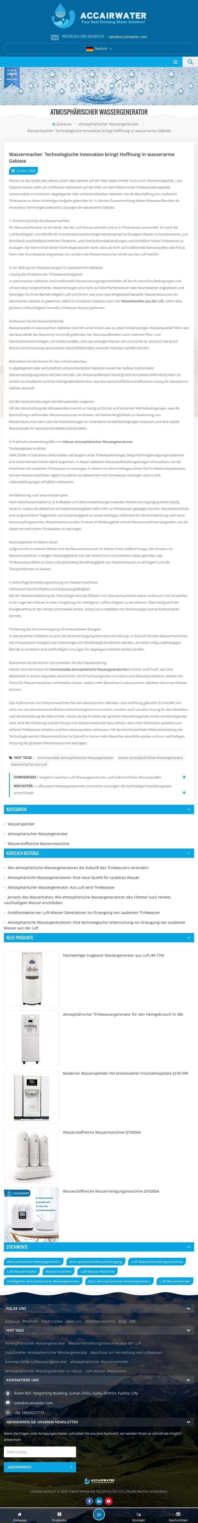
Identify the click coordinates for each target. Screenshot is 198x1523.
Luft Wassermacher (22, 1271)
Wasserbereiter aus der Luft (142, 301)
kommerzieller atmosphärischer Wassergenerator (76, 757)
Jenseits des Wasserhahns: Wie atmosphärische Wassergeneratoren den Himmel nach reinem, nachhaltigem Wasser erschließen (87, 900)
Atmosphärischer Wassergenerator (33, 1261)
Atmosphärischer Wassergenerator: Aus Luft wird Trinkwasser (61, 887)
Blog (122, 1321)
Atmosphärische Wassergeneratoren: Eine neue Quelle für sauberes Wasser (73, 877)
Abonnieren (19, 1467)
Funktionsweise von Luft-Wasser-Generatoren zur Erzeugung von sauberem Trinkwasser (84, 912)
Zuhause (63, 124)
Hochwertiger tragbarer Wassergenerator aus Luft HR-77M (113, 955)
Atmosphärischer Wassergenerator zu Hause (43, 1370)
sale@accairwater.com (128, 36)
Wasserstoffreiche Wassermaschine (38, 843)
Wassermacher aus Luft (29, 764)
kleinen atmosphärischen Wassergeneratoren (98, 441)
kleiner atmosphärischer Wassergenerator (151, 757)
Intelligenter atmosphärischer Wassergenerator (43, 1281)
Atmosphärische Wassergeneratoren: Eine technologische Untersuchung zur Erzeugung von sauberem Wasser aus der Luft (94, 925)
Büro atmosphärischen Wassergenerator (119, 1281)
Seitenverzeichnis (100, 1321)
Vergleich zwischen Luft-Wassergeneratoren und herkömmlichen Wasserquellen (100, 777)
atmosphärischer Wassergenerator (38, 833)
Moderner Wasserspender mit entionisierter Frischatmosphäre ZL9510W (125, 1073)
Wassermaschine (58, 1271)
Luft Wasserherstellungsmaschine (157, 1261)
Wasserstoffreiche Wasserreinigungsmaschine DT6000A (111, 1191)
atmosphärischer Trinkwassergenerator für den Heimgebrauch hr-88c (123, 1014)
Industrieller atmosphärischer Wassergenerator (46, 1352)
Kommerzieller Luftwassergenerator (36, 1361)
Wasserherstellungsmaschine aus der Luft (104, 1343)
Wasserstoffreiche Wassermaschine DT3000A (102, 1132)
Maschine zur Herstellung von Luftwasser (126, 1352)
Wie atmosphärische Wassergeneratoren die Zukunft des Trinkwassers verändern (78, 867)
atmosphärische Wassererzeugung (95, 1261)
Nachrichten (52, 1321)
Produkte (30, 1321)
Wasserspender (21, 824)
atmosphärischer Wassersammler (99, 1361)
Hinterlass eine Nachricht (99, 1514)
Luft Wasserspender (175, 1281)
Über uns (74, 1321)
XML (132, 1321)
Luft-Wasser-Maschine (97, 1271)
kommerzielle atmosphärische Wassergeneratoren (88, 669)
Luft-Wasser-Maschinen (105, 1370)
